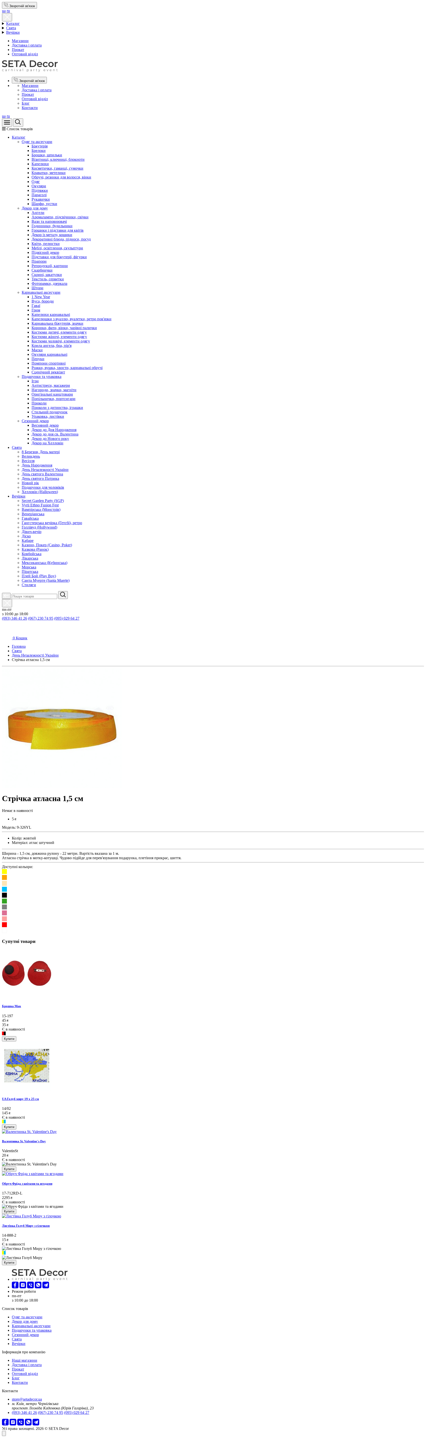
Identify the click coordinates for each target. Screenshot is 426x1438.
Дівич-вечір (31, 532)
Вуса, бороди (43, 301)
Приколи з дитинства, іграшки (57, 407)
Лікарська (30, 558)
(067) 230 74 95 (40, 618)
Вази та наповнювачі (49, 221)
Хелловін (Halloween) (40, 492)
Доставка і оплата (27, 45)
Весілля (28, 461)
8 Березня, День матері (41, 452)
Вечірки (13, 32)
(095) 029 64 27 (66, 618)
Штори (37, 288)
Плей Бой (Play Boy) (39, 576)
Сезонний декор (35, 421)
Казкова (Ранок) (35, 549)
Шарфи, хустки (44, 204)
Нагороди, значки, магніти (54, 390)
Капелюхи (40, 164)
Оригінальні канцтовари (52, 394)
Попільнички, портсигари (53, 399)
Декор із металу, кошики (52, 235)
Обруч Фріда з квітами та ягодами (27, 1183)
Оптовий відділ (25, 54)
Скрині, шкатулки (47, 275)
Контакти (30, 108)
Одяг (36, 181)
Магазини (20, 41)
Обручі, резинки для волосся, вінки (61, 177)
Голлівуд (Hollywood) (39, 527)
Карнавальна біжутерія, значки (57, 323)
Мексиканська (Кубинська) (44, 563)
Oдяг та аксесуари (37, 142)
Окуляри (39, 186)
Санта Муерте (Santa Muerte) (46, 580)
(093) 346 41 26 (14, 618)
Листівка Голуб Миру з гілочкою (26, 1226)
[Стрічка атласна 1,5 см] (62, 786)
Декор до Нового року (50, 438)
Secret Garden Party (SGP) (43, 501)
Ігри (35, 381)
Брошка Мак (11, 1006)
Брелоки (39, 150)
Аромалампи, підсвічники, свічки (60, 217)
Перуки (38, 359)
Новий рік (30, 483)
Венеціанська (33, 514)
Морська (29, 567)
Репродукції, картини (50, 266)
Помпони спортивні (49, 363)
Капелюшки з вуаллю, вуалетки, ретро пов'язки (71, 319)
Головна (19, 646)
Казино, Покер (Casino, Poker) (47, 545)
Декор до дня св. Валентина (55, 434)
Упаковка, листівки (48, 416)
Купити (9, 1039)
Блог (26, 103)
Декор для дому (35, 208)
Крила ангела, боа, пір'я (51, 345)
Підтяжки (40, 190)
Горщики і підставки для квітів (58, 230)
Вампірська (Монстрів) (41, 509)
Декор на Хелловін (47, 443)
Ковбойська (31, 554)
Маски (37, 350)
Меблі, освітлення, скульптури (57, 248)
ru (8, 11)
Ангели (38, 212)
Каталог (13, 23)
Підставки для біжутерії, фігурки (59, 257)
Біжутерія (40, 146)
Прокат (18, 50)
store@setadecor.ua (27, 1399)
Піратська (30, 571)
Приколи (39, 403)
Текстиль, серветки (48, 279)
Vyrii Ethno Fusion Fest (40, 505)
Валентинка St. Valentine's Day (24, 1141)
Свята (11, 28)
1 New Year (41, 297)
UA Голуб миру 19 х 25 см (20, 1099)
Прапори (39, 261)
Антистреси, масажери (51, 385)
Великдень (31, 456)
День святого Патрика (40, 478)
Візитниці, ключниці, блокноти (58, 159)
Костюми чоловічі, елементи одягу (61, 341)
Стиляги (29, 585)
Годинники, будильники (52, 226)
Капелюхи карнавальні (51, 314)
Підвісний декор (45, 252)
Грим (36, 310)
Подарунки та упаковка (41, 376)
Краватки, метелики (49, 173)
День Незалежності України (45, 470)
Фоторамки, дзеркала (49, 283)
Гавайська (30, 518)
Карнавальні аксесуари (41, 292)
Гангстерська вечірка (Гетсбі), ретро (52, 523)
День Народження (37, 465)
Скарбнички (42, 270)
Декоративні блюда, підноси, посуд (61, 239)
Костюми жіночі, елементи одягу (59, 337)
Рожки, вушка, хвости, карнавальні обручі (67, 368)
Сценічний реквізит (48, 372)
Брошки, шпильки (47, 155)
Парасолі (39, 195)
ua (4, 11)
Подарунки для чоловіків (43, 487)
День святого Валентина (42, 474)
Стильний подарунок (50, 412)
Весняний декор (45, 425)
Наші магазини (24, 1360)
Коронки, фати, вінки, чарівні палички (64, 328)
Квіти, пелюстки (46, 244)
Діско (26, 536)
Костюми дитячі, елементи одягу (59, 332)
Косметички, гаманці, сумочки (57, 168)
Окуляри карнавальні (49, 354)
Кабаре (28, 540)
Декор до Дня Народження (54, 430)
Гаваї (36, 306)
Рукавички (41, 199)
